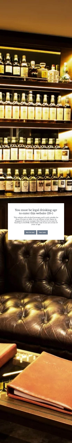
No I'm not (30, 232)
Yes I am (42, 232)
